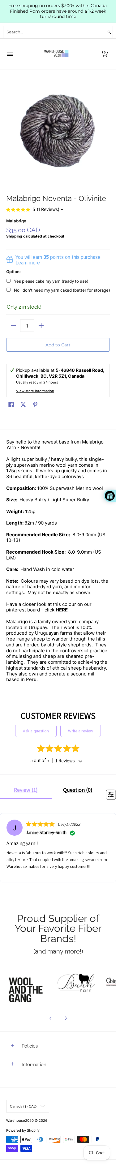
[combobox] (54, 32)
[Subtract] (13, 325)
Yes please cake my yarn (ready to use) (51, 281)
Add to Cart (58, 345)
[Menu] (9, 54)
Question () (77, 789)
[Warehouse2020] (56, 54)
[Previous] (51, 1018)
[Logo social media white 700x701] (76, 983)
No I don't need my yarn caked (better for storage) (62, 290)
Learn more (27, 263)
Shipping (14, 236)
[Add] (41, 325)
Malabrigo (16, 220)
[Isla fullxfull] (27, 983)
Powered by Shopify (23, 1130)
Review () (26, 789)
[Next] (65, 1018)
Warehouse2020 (20, 1120)
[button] (104, 54)
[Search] (109, 32)
